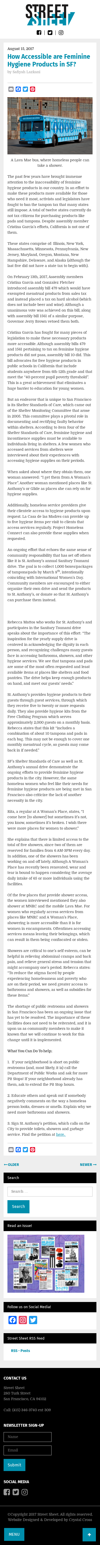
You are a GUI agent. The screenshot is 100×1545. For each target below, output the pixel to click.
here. (61, 1134)
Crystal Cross (80, 1520)
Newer (86, 1165)
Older (13, 1165)
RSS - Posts (20, 1351)
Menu (14, 1534)
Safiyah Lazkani (26, 72)
